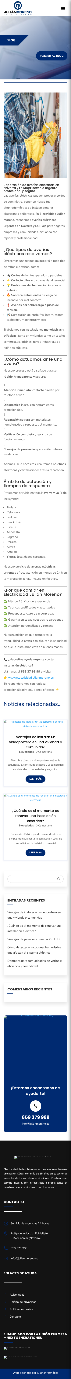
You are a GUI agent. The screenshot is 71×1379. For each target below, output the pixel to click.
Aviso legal (17, 1295)
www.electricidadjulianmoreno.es (31, 678)
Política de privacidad (23, 1302)
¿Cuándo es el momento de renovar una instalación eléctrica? (35, 815)
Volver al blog (52, 56)
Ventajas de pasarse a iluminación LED (33, 939)
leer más (35, 779)
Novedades (26, 752)
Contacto (15, 1317)
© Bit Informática (47, 1373)
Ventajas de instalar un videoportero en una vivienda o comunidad (35, 742)
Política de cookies (21, 1309)
